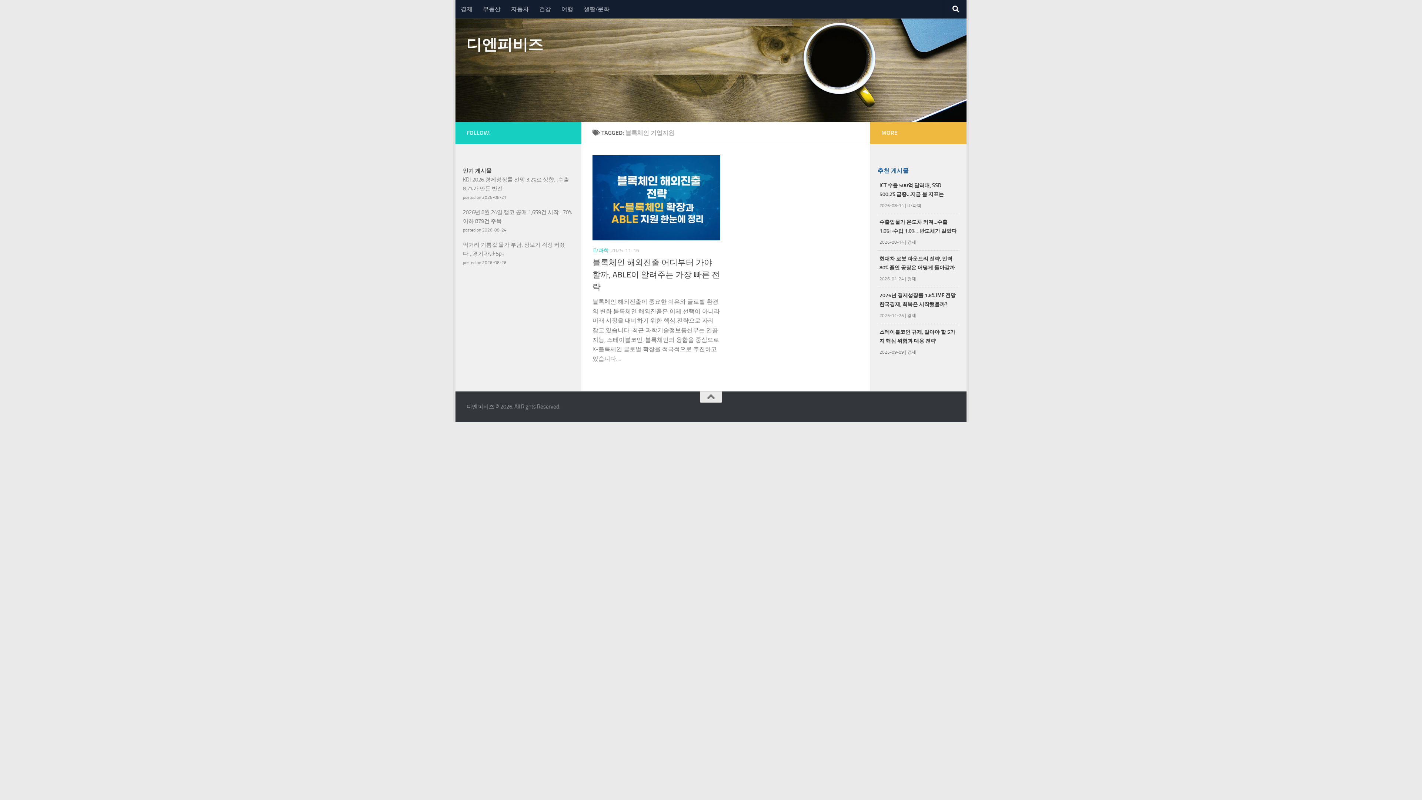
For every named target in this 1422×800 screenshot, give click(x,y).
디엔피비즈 (505, 44)
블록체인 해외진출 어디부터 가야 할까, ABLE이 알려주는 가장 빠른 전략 (656, 275)
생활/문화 (597, 9)
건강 (545, 9)
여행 (567, 9)
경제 (467, 9)
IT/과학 (600, 250)
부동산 (492, 9)
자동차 (520, 9)
